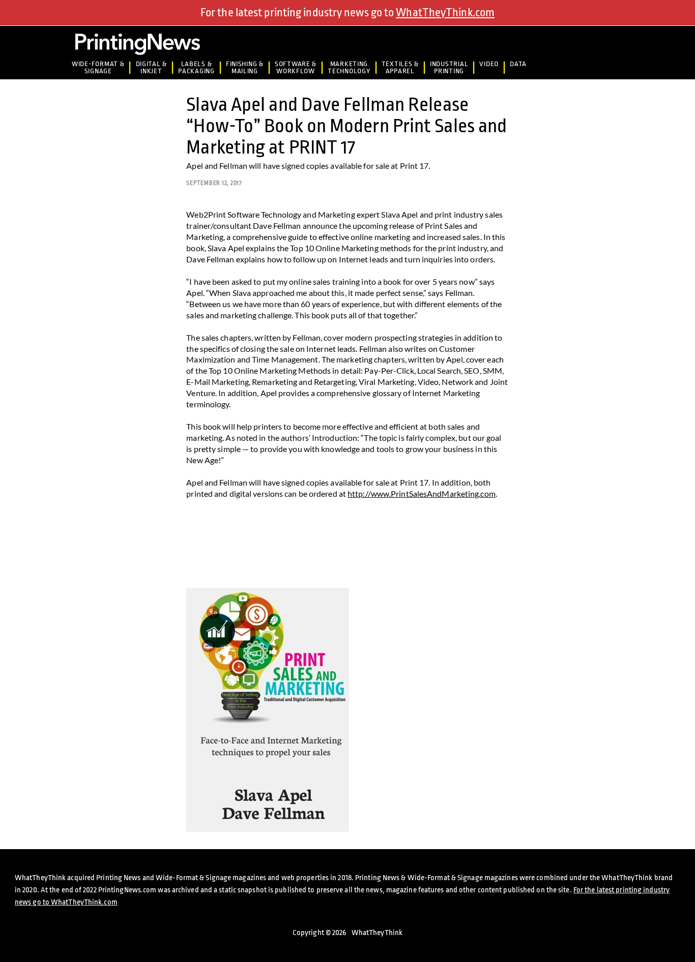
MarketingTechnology (349, 67)
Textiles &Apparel (400, 67)
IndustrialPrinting (449, 67)
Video (489, 64)
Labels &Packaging (196, 67)
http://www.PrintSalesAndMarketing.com (421, 493)
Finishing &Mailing (245, 67)
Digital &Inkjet (151, 67)
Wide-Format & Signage (98, 67)
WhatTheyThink (377, 932)
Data (518, 64)
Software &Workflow (295, 67)
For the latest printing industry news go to (347, 12)
